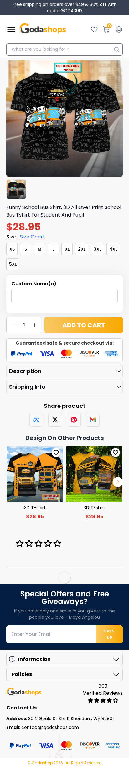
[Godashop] (43, 29)
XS (12, 249)
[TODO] (36, 420)
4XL (113, 249)
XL (67, 249)
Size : (25, 236)
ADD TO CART (83, 325)
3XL (97, 249)
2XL (81, 249)
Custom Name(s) (33, 283)
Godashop (43, 762)
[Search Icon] (116, 49)
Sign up (109, 634)
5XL (13, 264)
